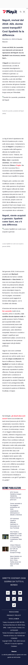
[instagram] (8, 593)
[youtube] (20, 593)
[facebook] (14, 593)
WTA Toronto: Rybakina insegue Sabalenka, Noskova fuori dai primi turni (15, 495)
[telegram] (14, 605)
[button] (20, 12)
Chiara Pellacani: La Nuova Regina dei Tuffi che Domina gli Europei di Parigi (15, 548)
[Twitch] (20, 599)
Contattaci (14, 646)
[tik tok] (14, 599)
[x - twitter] (8, 599)
